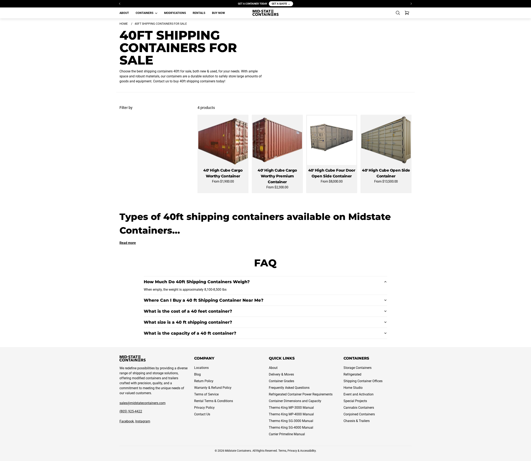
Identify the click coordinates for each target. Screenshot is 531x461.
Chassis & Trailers (356, 421)
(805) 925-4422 (130, 411)
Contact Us (202, 414)
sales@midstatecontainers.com (142, 403)
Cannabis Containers (358, 408)
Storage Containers (357, 368)
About (273, 368)
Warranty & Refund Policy (212, 388)
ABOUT (124, 13)
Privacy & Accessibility (301, 450)
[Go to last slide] (120, 3)
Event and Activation (358, 394)
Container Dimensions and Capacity (295, 401)
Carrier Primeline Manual (287, 434)
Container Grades (281, 381)
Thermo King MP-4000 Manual (291, 414)
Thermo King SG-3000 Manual (291, 421)
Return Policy (203, 381)
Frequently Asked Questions (289, 388)
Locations (201, 368)
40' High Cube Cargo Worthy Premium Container (277, 176)
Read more (127, 243)
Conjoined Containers (359, 414)
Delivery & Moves (281, 374)
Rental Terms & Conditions (213, 401)
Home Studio (353, 388)
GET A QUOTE (281, 3)
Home (123, 23)
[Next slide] (411, 3)
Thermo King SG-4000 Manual (291, 427)
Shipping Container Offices (362, 381)
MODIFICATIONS (175, 13)
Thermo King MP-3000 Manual (291, 408)
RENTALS (199, 13)
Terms (282, 450)
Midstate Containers (238, 450)
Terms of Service (206, 394)
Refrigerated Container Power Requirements (300, 394)
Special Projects (355, 401)
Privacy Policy (204, 408)
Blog (197, 374)
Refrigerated (352, 374)
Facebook (126, 421)
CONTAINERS (145, 13)
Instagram (142, 421)
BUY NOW (218, 13)
